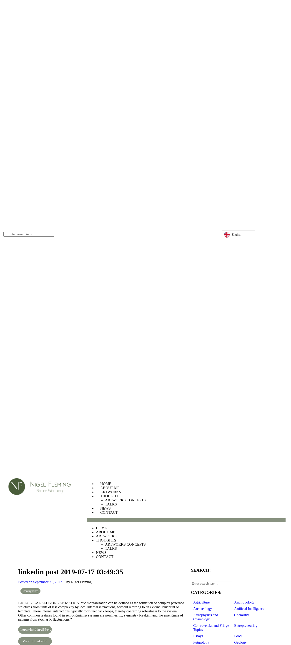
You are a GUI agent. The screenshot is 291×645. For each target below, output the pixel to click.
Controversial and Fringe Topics (211, 628)
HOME (105, 484)
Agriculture (201, 602)
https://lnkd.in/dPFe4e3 (36, 629)
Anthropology (244, 602)
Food (238, 636)
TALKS (111, 504)
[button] (186, 520)
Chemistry (241, 615)
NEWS (105, 508)
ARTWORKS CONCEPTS (125, 500)
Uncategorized (30, 591)
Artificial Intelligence (249, 609)
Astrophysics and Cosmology (205, 617)
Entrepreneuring (245, 625)
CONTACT (109, 512)
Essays (198, 636)
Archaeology (202, 609)
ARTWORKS (110, 492)
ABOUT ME (110, 488)
